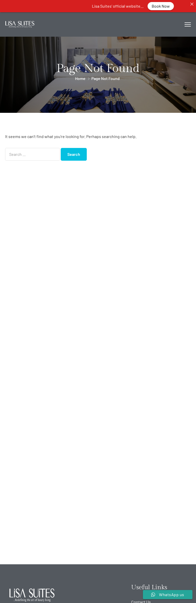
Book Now (155, 6)
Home (80, 78)
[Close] (192, 4)
